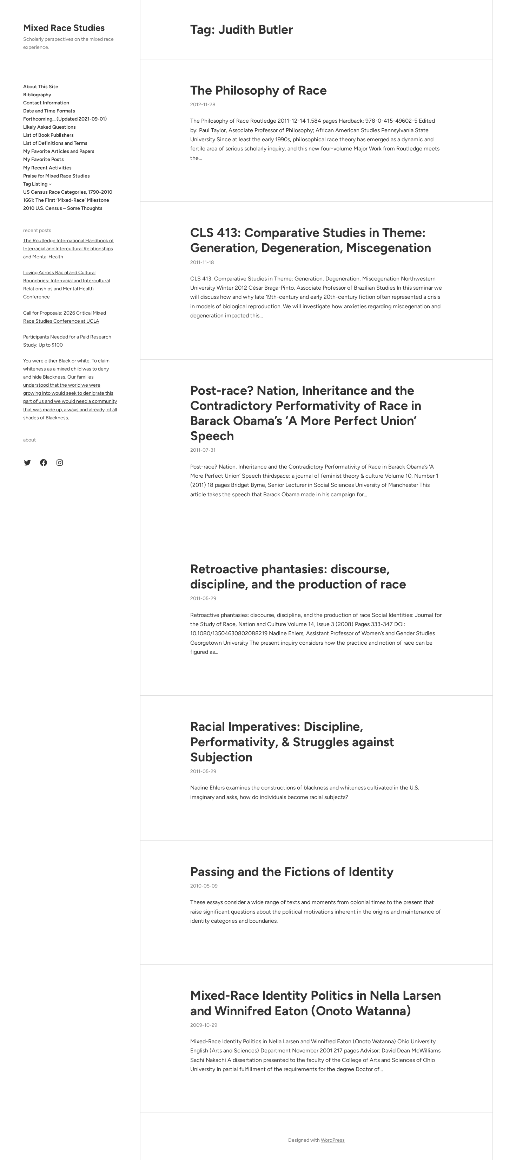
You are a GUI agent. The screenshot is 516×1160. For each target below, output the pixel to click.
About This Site (40, 86)
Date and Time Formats (49, 111)
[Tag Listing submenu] (50, 183)
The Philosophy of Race (258, 90)
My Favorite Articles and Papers (58, 151)
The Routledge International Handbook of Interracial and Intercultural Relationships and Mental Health (68, 248)
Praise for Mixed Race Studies (56, 176)
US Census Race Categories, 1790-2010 (67, 192)
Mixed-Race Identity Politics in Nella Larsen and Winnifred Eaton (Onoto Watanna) (315, 1003)
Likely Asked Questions (49, 127)
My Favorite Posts (43, 159)
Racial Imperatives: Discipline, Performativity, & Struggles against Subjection (292, 741)
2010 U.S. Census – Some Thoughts (62, 208)
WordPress (333, 1140)
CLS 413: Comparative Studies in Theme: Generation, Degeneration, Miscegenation (310, 240)
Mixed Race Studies (64, 27)
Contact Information (46, 102)
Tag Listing (35, 184)
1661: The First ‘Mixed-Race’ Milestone (66, 200)
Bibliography (37, 94)
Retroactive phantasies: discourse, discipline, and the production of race (298, 576)
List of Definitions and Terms (55, 143)
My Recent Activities (47, 167)
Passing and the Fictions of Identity (292, 871)
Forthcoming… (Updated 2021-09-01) (65, 119)
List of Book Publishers (48, 135)
